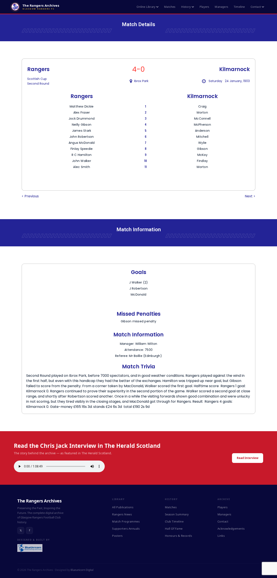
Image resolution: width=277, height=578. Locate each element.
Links (221, 536)
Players (204, 7)
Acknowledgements (231, 528)
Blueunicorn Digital (82, 570)
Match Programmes (126, 521)
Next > (250, 196)
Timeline (239, 7)
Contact (256, 7)
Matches (169, 7)
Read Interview (247, 458)
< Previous (30, 196)
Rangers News (122, 514)
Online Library (146, 7)
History (186, 7)
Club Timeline (174, 521)
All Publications (122, 507)
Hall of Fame (174, 528)
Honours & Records (178, 536)
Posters (117, 536)
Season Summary (177, 514)
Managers (221, 7)
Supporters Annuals (126, 528)
